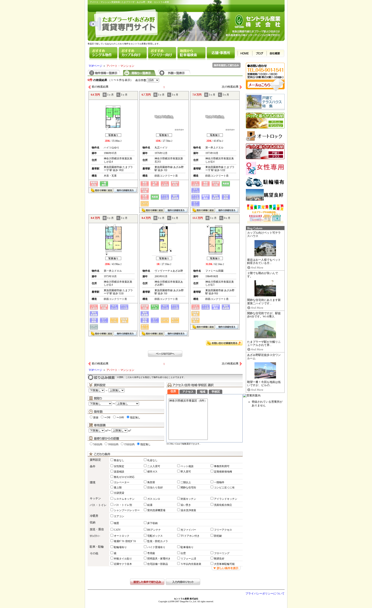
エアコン (119, 516)
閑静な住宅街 (188, 487)
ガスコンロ (153, 499)
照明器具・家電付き (158, 558)
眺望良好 (219, 558)
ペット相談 (187, 466)
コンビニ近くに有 (224, 487)
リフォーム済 (188, 558)
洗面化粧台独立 (223, 505)
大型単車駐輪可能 (224, 564)
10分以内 (113, 444)
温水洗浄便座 (188, 510)
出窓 (183, 553)
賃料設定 (95, 459)
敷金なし (119, 460)
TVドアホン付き (190, 536)
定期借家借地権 (223, 471)
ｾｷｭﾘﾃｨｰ (95, 536)
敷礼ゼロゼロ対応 (124, 477)
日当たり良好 (155, 487)
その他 (94, 553)
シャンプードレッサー (127, 510)
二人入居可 (153, 466)
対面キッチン (188, 499)
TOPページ (95, 65)
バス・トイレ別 (123, 505)
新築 (95, 417)
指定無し (135, 417)
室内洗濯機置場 (156, 510)
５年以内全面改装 (191, 564)
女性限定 (119, 466)
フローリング (221, 553)
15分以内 (129, 444)
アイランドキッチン (225, 499)
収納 (92, 522)
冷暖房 (94, 515)
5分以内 (97, 444)
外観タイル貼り (123, 558)
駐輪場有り (120, 547)
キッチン (95, 498)
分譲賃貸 (119, 493)
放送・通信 (97, 529)
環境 (92, 482)
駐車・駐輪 (97, 546)
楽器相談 (119, 471)
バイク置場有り (156, 547)
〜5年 (107, 417)
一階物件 (219, 482)
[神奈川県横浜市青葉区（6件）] (188, 401)
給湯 (149, 505)
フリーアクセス (223, 530)
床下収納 (152, 523)
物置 (116, 523)
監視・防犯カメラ (157, 541)
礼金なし (152, 460)
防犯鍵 (218, 536)
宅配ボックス (155, 536)
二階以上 (186, 482)
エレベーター (121, 482)
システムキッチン (124, 499)
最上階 (118, 487)
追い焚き (186, 505)
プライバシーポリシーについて (265, 593)
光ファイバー (188, 530)
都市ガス (152, 471)
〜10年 (120, 417)
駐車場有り (187, 547)
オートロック (121, 536)
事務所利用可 (221, 466)
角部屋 (151, 482)
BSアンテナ (154, 530)
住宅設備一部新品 (157, 564)
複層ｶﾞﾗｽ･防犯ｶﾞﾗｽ (125, 541)
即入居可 (186, 471)
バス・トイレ (98, 505)
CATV (117, 530)
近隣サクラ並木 (123, 564)
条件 (92, 466)
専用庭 (151, 553)
